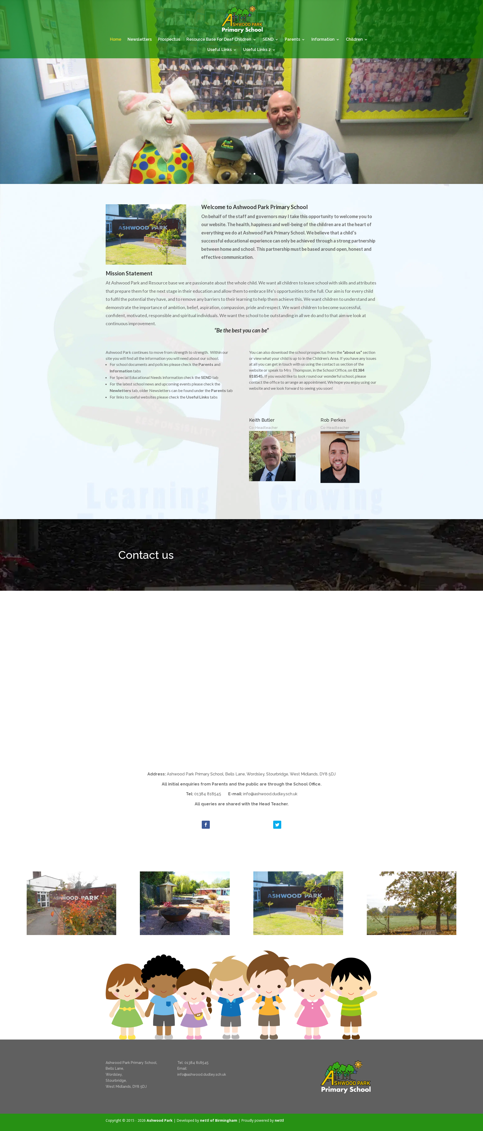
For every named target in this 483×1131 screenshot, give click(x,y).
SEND (268, 40)
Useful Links (219, 50)
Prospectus (169, 40)
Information (323, 40)
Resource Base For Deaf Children (218, 40)
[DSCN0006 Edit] (412, 933)
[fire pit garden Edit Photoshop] (185, 933)
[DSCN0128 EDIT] (71, 933)
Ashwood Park (160, 1120)
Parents (292, 40)
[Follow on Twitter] (277, 825)
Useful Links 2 (257, 50)
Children (354, 40)
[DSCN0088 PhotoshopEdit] (298, 933)
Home (115, 40)
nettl (279, 1120)
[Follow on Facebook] (206, 825)
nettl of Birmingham (218, 1120)
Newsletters (140, 40)
